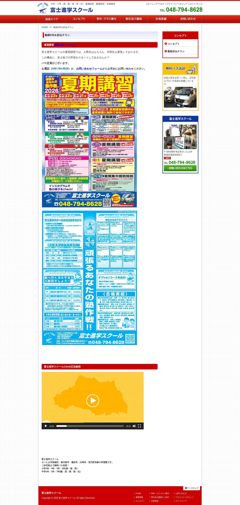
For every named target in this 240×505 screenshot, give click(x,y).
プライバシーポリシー (177, 4)
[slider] (90, 426)
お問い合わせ (181, 493)
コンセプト (174, 44)
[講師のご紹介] (133, 19)
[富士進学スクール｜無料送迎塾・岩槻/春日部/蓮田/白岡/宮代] (65, 7)
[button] (92, 400)
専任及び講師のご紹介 (160, 497)
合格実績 (154, 501)
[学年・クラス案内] (106, 19)
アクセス (160, 4)
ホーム (150, 4)
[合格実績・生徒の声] (160, 19)
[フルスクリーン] (139, 426)
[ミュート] (134, 426)
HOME (45, 27)
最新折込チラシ (176, 51)
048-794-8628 (60, 68)
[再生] (46, 426)
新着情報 (139, 497)
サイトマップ (196, 4)
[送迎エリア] (51, 19)
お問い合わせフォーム (89, 68)
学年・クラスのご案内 (160, 493)
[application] (93, 400)
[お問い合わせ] (188, 19)
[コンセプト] (79, 19)
